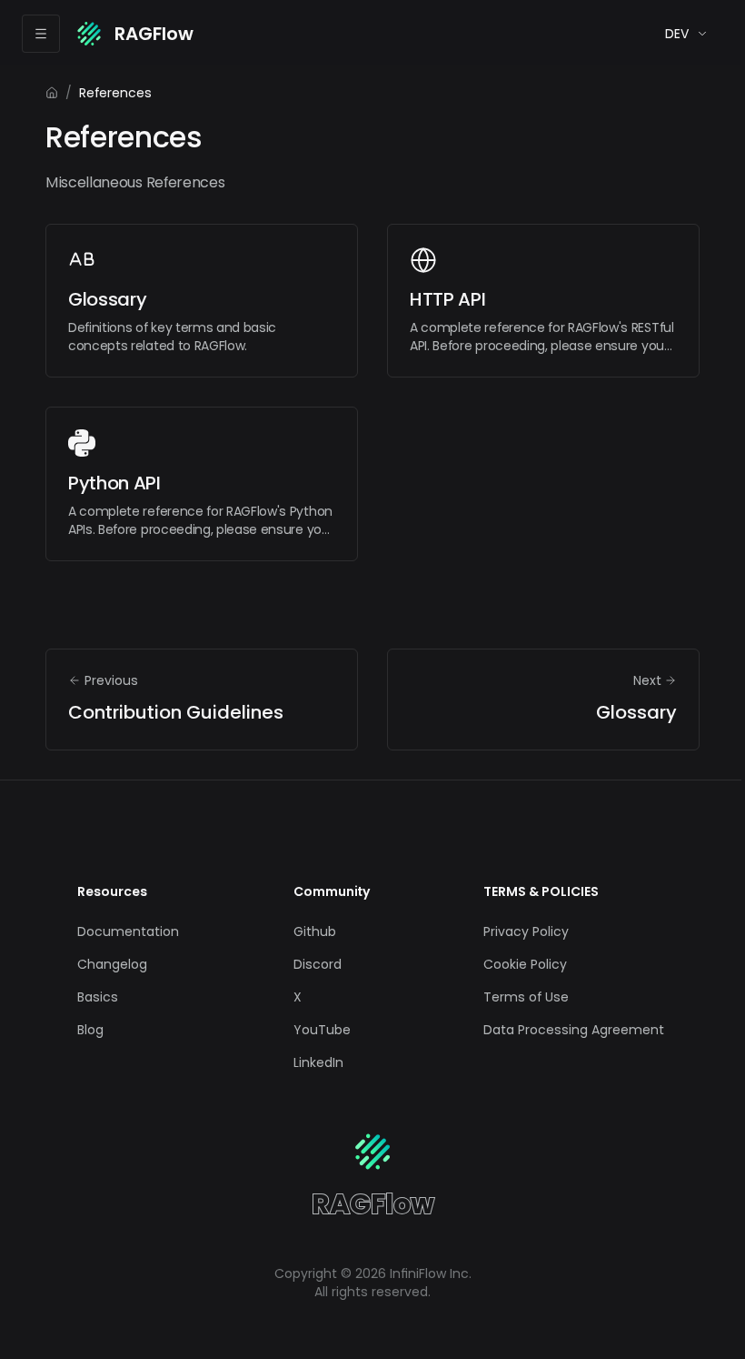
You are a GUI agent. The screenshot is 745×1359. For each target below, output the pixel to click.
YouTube (322, 1030)
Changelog (112, 964)
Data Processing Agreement (573, 1030)
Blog (90, 1030)
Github (314, 931)
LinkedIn (318, 1062)
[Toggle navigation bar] (41, 34)
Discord (317, 964)
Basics (97, 997)
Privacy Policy (526, 931)
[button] (687, 33)
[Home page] (51, 93)
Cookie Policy (525, 964)
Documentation (128, 931)
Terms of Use (526, 997)
